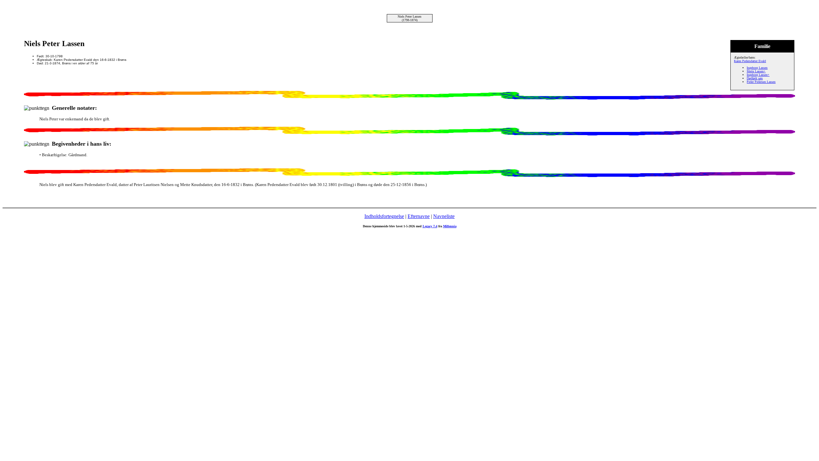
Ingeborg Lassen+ (758, 75)
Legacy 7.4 (430, 226)
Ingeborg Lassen (757, 67)
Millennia (450, 226)
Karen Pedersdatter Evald (750, 61)
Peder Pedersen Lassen (761, 82)
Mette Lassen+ (756, 71)
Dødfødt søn (755, 78)
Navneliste (444, 216)
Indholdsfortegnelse (384, 216)
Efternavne (419, 216)
